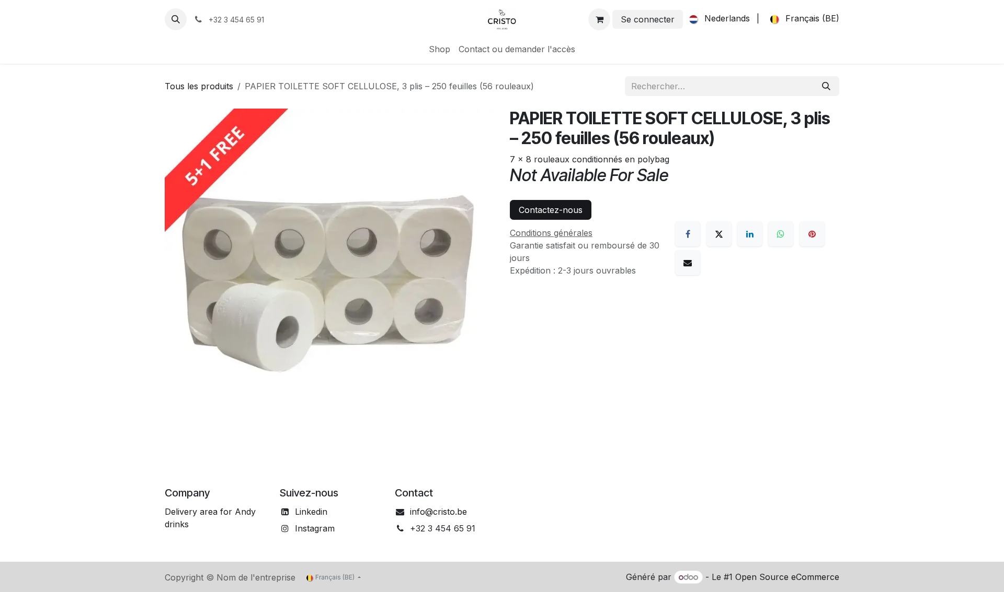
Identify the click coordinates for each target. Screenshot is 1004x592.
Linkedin (311, 511)
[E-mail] (687, 262)
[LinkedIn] (749, 233)
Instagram (315, 528)
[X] (719, 233)
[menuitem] (717, 19)
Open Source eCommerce (787, 577)
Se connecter (648, 19)
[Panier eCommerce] (599, 19)
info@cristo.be (438, 511)
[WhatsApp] (780, 233)
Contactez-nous (551, 210)
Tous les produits (199, 86)
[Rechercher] (826, 86)
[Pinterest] (812, 233)
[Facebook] (687, 233)
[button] (176, 19)
